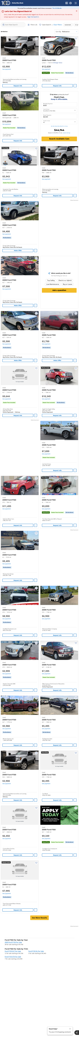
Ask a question (59, 290)
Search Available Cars (59, 139)
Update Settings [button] (66, 132)
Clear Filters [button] (57, 25)
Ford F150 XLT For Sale (13, 951)
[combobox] (13, 24)
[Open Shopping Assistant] (76, 1032)
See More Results (39, 918)
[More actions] (35, 85)
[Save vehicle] (36, 38)
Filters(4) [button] (34, 25)
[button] (67, 3)
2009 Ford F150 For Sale (13, 942)
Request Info (18, 86)
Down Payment (47, 115)
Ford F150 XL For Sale (36, 951)
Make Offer (18, 250)
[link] (69, 73)
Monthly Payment (48, 103)
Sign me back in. (33, 17)
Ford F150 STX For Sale (13, 957)
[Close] (70, 1029)
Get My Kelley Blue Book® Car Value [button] (59, 126)
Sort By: (58, 32)
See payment (6, 69)
